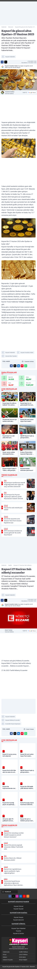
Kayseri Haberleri (10, 595)
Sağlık (10, 565)
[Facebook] (9, 896)
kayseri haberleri (10, 56)
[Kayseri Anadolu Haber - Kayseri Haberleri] (18, 941)
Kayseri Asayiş (18, 917)
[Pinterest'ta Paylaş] (22, 365)
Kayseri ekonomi (18, 920)
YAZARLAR (8, 891)
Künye (4, 954)
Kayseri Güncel (18, 906)
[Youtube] (24, 896)
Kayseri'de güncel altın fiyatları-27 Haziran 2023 (25, 27)
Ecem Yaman (9, 631)
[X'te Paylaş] (5, 62)
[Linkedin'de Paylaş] (18, 365)
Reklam (5, 957)
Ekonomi (10, 27)
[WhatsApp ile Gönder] (25, 365)
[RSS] (27, 896)
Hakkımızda (6, 952)
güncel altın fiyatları (11, 356)
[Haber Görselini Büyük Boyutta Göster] (18, 79)
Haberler (3, 27)
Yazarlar (18, 931)
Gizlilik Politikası (23, 952)
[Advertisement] (18, 12)
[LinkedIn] (20, 896)
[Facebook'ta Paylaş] (2, 62)
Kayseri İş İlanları (18, 933)
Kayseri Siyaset (18, 909)
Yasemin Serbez (9, 92)
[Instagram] (17, 896)
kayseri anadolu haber (27, 352)
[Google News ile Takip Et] (31, 92)
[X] (13, 896)
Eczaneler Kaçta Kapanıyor (12, 724)
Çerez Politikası (23, 954)
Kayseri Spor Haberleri (18, 928)
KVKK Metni (22, 957)
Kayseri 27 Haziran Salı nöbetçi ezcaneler (22, 565)
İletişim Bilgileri (23, 959)
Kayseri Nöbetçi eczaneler (12, 720)
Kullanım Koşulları (8, 959)
